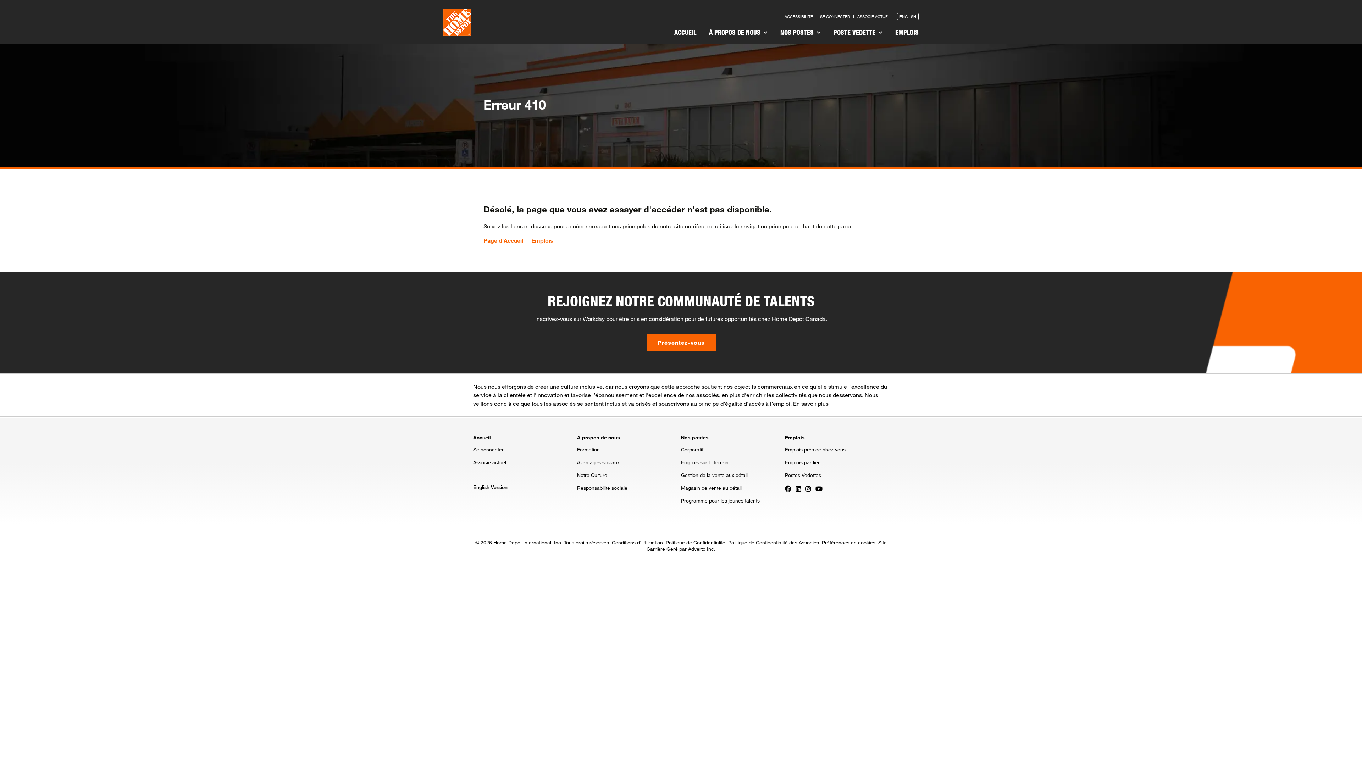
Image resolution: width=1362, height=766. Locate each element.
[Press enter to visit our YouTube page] (819, 488)
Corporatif (692, 449)
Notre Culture (592, 475)
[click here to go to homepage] (457, 22)
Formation (588, 449)
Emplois (907, 32)
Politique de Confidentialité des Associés (773, 542)
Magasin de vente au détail (711, 488)
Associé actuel (873, 16)
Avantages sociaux (598, 462)
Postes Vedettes (803, 475)
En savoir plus (811, 403)
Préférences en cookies (848, 542)
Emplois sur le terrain (705, 462)
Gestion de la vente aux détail (714, 475)
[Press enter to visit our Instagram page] (808, 488)
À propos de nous (735, 32)
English (907, 16)
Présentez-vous (681, 342)
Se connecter (835, 16)
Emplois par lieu (803, 462)
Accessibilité (799, 16)
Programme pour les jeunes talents (720, 501)
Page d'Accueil (503, 240)
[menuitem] (685, 33)
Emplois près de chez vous (815, 449)
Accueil (685, 32)
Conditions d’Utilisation (637, 542)
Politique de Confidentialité (695, 542)
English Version (490, 487)
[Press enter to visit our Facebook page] (788, 488)
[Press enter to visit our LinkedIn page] (798, 488)
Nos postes (797, 32)
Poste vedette (855, 32)
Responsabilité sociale (602, 488)
